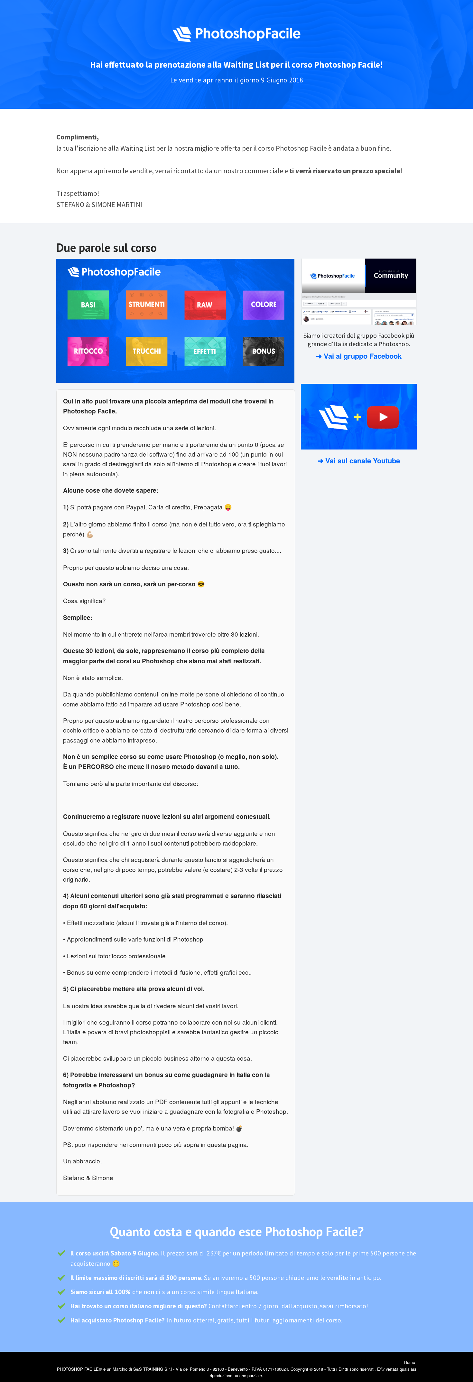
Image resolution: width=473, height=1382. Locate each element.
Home (409, 1362)
